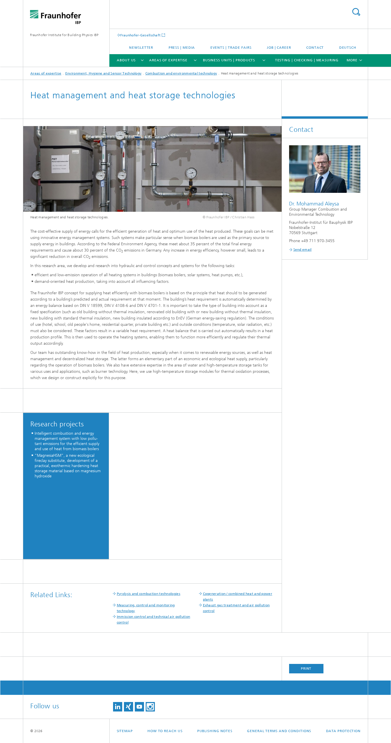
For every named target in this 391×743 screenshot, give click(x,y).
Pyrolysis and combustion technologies (148, 594)
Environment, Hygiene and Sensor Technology (103, 73)
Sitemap (125, 731)
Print (306, 668)
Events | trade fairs (231, 48)
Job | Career (279, 48)
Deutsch (347, 48)
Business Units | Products (229, 60)
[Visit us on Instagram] (150, 706)
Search (356, 12)
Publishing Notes (214, 731)
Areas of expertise (168, 60)
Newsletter (141, 48)
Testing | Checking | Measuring (307, 60)
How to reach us (165, 731)
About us (126, 60)
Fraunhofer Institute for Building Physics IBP (64, 35)
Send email (302, 250)
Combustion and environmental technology (181, 73)
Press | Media (182, 48)
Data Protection (343, 731)
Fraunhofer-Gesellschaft (140, 35)
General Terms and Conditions (279, 731)
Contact (315, 48)
